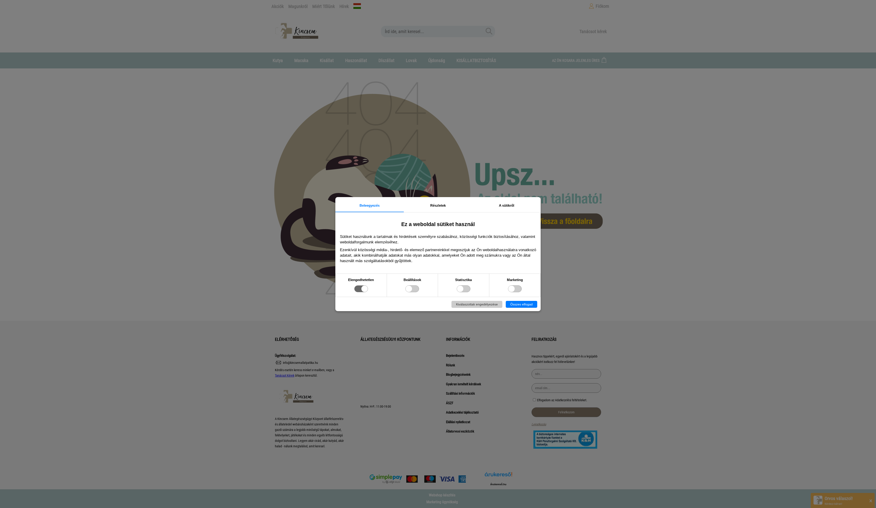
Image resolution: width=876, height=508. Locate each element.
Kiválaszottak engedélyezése (477, 304)
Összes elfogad (521, 304)
